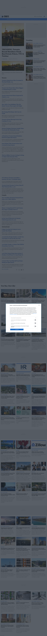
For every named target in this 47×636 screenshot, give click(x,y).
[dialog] (23, 318)
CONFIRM (17, 329)
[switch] (35, 320)
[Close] (39, 305)
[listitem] (23, 317)
